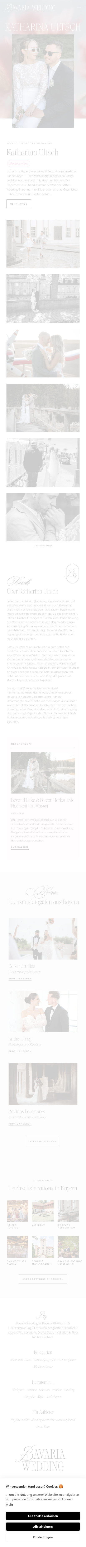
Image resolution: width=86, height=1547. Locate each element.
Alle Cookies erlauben (43, 1516)
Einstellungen (43, 1537)
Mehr (9, 1505)
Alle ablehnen (43, 1527)
